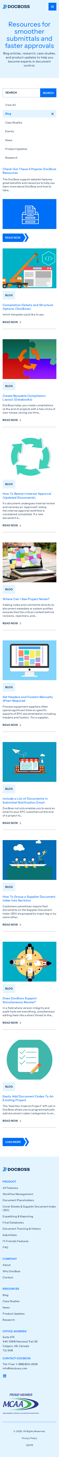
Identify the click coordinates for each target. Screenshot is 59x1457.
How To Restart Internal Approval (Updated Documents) (27, 495)
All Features (10, 1187)
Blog (8, 113)
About (7, 1265)
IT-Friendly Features (16, 1241)
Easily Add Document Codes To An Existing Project (28, 1098)
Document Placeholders (18, 1200)
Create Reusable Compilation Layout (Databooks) (24, 397)
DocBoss (16, 6)
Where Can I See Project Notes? (26, 599)
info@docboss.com (15, 1368)
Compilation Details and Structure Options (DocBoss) (28, 307)
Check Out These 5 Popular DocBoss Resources (29, 171)
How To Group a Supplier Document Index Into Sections (29, 898)
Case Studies (13, 122)
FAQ (5, 1247)
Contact (8, 1277)
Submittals (10, 1235)
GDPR (29, 1445)
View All (10, 104)
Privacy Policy (29, 1438)
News (8, 140)
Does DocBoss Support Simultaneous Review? (20, 1000)
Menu (52, 7)
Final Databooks (13, 1222)
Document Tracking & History (22, 1228)
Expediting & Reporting (18, 1216)
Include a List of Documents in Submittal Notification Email (25, 800)
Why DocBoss (11, 1271)
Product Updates (16, 149)
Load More (13, 1142)
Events (9, 131)
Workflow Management (18, 1194)
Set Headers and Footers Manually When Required (28, 699)
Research (11, 157)
